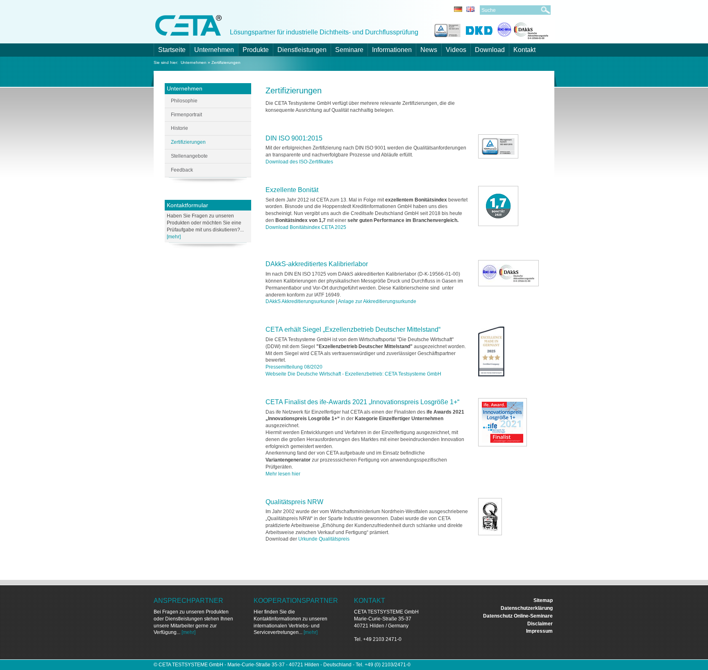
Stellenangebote (189, 156)
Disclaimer (540, 624)
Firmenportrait (186, 115)
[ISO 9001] (446, 29)
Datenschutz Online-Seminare (518, 616)
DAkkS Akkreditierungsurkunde (300, 301)
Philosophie (184, 101)
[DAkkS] (523, 29)
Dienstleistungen (302, 49)
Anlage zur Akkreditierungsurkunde (376, 301)
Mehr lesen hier (283, 474)
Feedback (182, 170)
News (428, 49)
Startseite (172, 49)
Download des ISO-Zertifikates (299, 162)
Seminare (349, 49)
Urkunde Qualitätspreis (324, 539)
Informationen (392, 49)
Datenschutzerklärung (527, 608)
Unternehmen (214, 49)
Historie (179, 128)
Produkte (256, 49)
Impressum (539, 631)
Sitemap (543, 600)
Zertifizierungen (226, 62)
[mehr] (174, 237)
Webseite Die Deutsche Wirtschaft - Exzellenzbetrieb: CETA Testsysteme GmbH (353, 374)
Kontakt (524, 49)
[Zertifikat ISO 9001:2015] (498, 146)
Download (490, 49)
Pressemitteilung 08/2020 (294, 367)
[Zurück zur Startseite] (188, 24)
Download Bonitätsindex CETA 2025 (306, 227)
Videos (456, 49)
